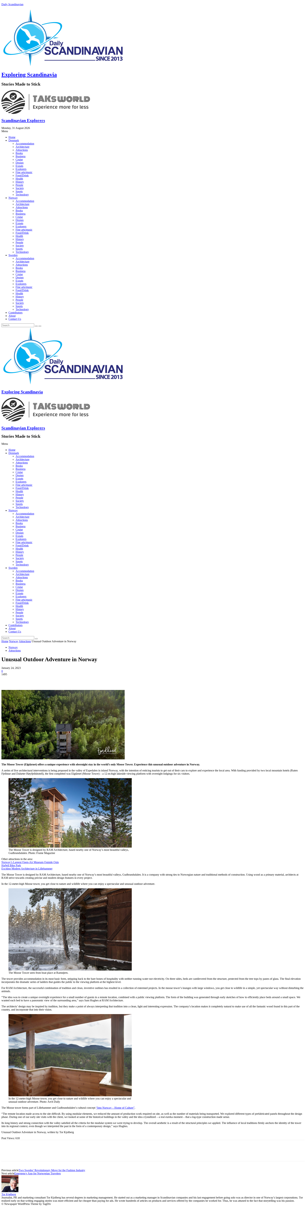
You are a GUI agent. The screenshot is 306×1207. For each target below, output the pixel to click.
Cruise (19, 159)
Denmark (13, 140)
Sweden (13, 255)
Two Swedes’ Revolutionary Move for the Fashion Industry (52, 1170)
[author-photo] (9, 1191)
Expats (19, 165)
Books (19, 153)
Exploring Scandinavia (29, 74)
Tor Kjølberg (8, 1194)
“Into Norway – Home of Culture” (115, 1107)
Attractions (22, 149)
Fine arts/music (24, 172)
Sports (19, 191)
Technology (22, 194)
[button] (153, 131)
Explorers (21, 169)
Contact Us (14, 318)
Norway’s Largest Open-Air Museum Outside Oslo (30, 862)
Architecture (22, 146)
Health (19, 178)
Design (20, 162)
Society (20, 188)
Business (21, 156)
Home (11, 137)
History (20, 181)
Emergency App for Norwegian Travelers (37, 1173)
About (12, 315)
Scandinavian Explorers (23, 120)
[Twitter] (20, 679)
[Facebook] (7, 679)
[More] (58, 679)
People (19, 185)
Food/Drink (22, 175)
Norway (13, 197)
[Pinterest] (33, 679)
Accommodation (25, 143)
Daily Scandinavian (12, 4)
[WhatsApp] (45, 679)
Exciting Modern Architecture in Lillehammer (26, 868)
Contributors (15, 312)
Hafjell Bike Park (11, 865)
